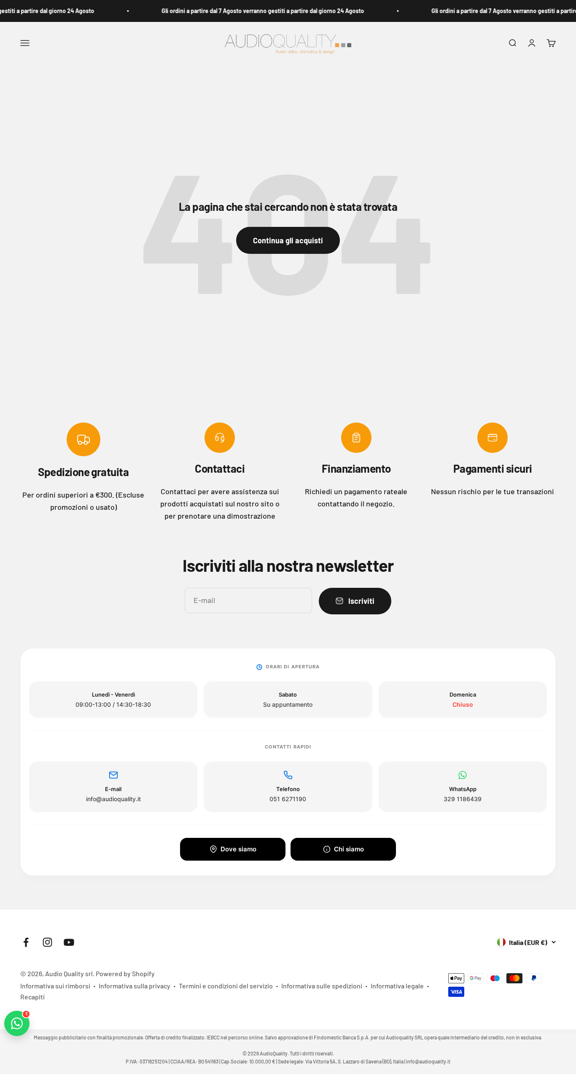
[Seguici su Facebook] (26, 942)
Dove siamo (238, 849)
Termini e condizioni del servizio (226, 986)
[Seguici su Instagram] (47, 942)
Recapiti (32, 997)
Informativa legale (397, 986)
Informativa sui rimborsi (55, 986)
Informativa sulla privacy (134, 986)
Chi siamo (349, 849)
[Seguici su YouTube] (69, 942)
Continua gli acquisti (288, 240)
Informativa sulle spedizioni (321, 986)
